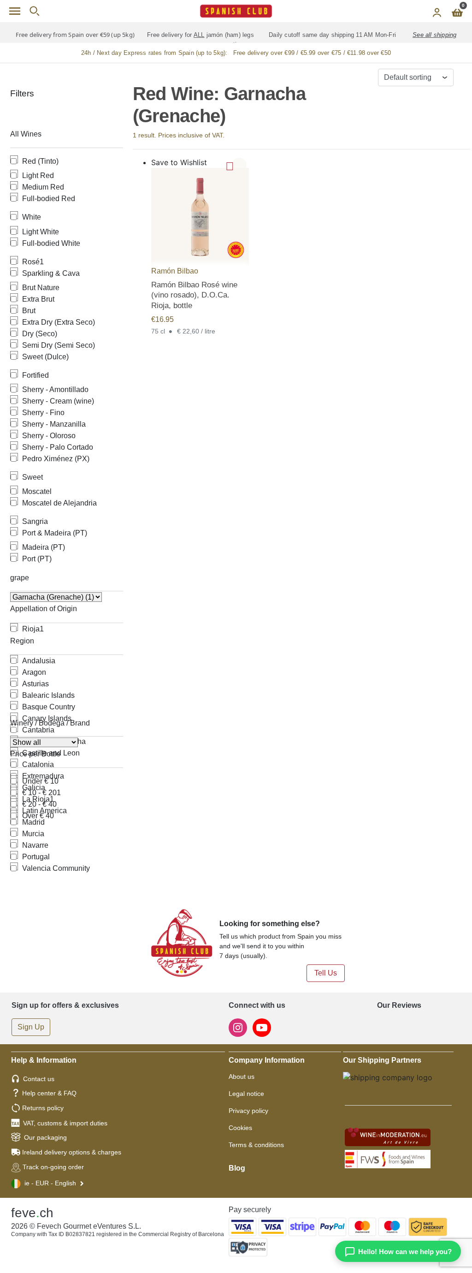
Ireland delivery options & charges (71, 1152)
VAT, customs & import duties (65, 1123)
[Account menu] (437, 11)
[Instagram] (239, 1027)
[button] (239, 165)
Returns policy (43, 1108)
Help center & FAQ (49, 1093)
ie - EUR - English (50, 1183)
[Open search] (34, 11)
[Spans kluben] (236, 11)
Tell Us (325, 973)
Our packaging (45, 1137)
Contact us (38, 1079)
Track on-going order (53, 1167)
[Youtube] (262, 1027)
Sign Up (31, 1027)
